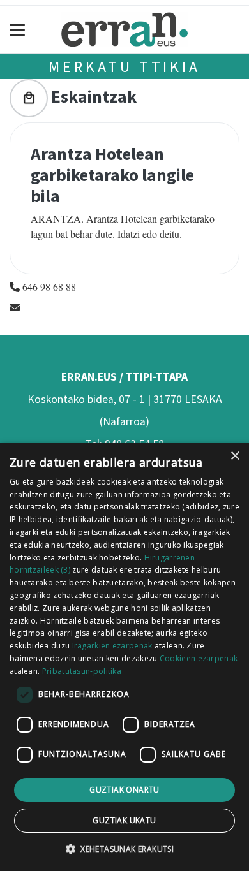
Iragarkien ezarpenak (112, 645)
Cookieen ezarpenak (199, 658)
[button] (124, 848)
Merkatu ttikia (124, 67)
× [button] (234, 456)
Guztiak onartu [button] (124, 789)
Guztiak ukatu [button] (124, 820)
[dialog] (124, 657)
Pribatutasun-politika (81, 671)
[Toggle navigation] (17, 29)
